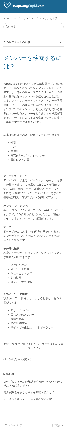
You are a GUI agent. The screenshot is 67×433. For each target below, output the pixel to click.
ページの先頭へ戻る (15, 359)
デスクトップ (31, 18)
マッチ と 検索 (50, 18)
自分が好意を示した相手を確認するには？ (28, 392)
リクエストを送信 (52, 343)
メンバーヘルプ (11, 18)
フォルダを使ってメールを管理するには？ (28, 398)
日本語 (56, 425)
